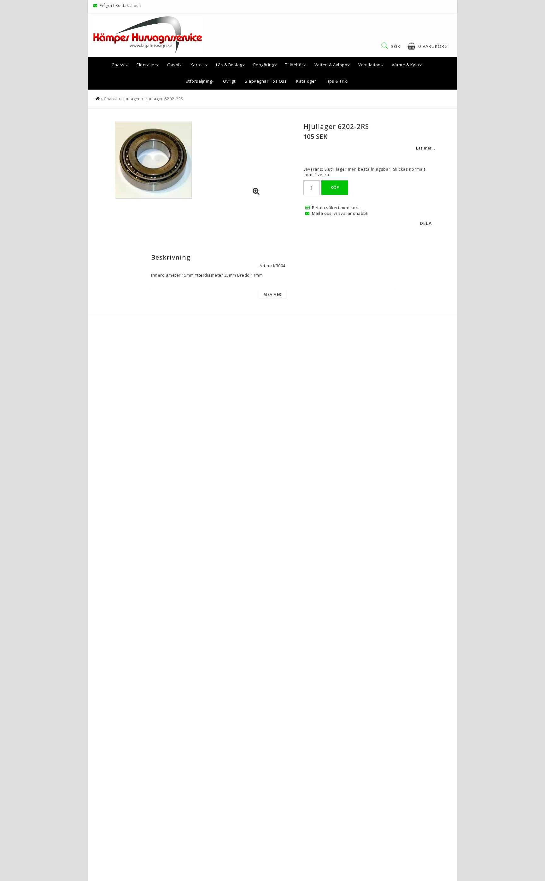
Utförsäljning (198, 81)
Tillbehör (294, 65)
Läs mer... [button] (425, 147)
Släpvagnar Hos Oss (266, 81)
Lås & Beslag (229, 65)
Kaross (197, 65)
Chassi (119, 65)
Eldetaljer (146, 65)
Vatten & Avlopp (331, 65)
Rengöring (263, 65)
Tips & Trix (336, 81)
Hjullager (130, 99)
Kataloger (306, 81)
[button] (427, 46)
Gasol (173, 65)
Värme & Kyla (405, 65)
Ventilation (369, 65)
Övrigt (229, 81)
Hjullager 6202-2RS (163, 99)
